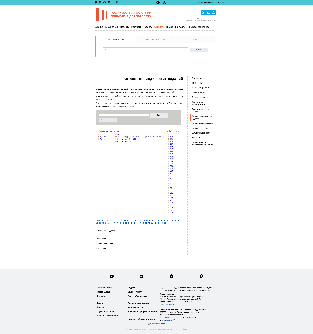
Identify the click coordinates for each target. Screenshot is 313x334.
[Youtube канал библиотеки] (112, 277)
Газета (102, 139)
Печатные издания (115, 39)
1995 (171, 149)
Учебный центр (135, 307)
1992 (171, 141)
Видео (169, 27)
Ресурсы (136, 27)
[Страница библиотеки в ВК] (141, 277)
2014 (171, 183)
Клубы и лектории (105, 311)
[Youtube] (105, 2)
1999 (171, 159)
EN (223, 2)
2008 (171, 168)
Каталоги (159, 27)
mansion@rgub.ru (173, 320)
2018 (171, 193)
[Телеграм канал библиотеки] (171, 277)
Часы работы (103, 292)
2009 (171, 171)
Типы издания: (105, 131)
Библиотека (111, 27)
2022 (171, 203)
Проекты (147, 27)
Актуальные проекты (138, 303)
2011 (171, 176)
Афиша (99, 27)
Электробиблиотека (137, 296)
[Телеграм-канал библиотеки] (100, 2)
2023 (171, 205)
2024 (171, 208)
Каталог (100, 303)
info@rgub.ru (171, 304)
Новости (124, 27)
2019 (171, 195)
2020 (171, 198)
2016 (171, 188)
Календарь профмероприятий (142, 311)
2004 (171, 164)
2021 (171, 200)
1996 (171, 151)
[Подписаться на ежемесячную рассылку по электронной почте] (117, 2)
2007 (171, 166)
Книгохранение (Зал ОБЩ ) (127, 139)
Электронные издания (155, 39)
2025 (171, 210)
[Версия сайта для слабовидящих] (158, 2)
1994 (171, 146)
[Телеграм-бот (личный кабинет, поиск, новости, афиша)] (109, 2)
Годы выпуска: (176, 131)
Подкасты (133, 288)
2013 (171, 181)
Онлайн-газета (135, 292)
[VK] (96, 2)
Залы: (119, 131)
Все (101, 134)
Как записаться (104, 288)
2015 (171, 186)
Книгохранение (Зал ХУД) (126, 141)
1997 (171, 154)
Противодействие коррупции (142, 319)
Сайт (195, 39)
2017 (171, 191)
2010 (171, 173)
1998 (171, 156)
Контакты (180, 27)
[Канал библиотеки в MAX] (201, 277)
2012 (171, 178)
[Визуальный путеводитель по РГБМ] (164, 2)
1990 (171, 137)
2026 (171, 213)
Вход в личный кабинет (206, 2)
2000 (171, 161)
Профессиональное (198, 27)
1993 (171, 144)
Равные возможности (107, 316)
